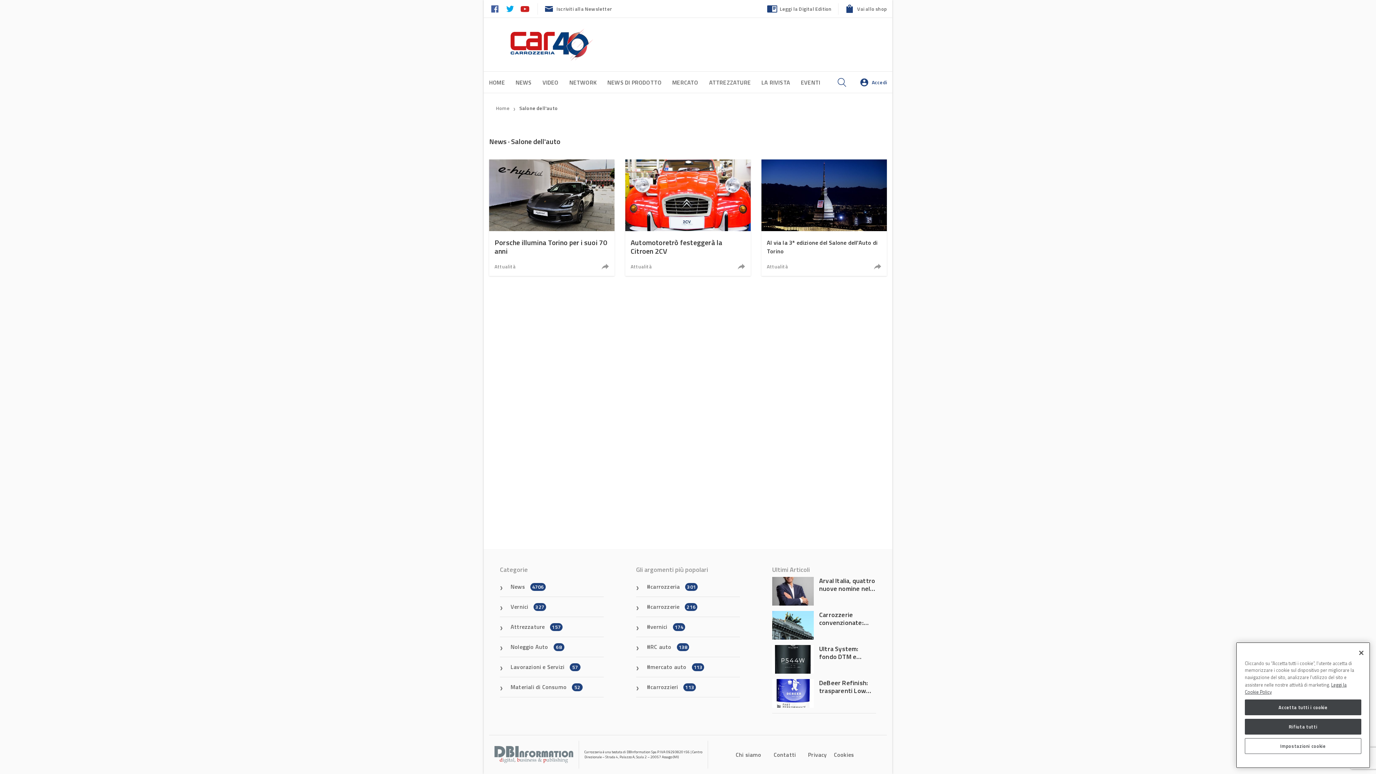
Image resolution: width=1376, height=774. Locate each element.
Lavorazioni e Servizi (544, 667)
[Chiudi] (1361, 653)
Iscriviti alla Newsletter (584, 9)
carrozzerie (673, 606)
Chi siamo (748, 754)
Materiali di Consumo (545, 687)
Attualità (505, 266)
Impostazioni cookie (1302, 746)
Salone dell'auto (538, 108)
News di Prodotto (634, 82)
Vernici (527, 606)
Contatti (785, 754)
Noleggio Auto (536, 646)
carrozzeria (673, 586)
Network (583, 82)
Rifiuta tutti (1303, 726)
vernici (666, 626)
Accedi (879, 82)
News (524, 82)
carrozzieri (672, 687)
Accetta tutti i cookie (1303, 707)
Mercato (685, 82)
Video (551, 82)
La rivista (775, 82)
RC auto (668, 646)
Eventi (810, 82)
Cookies (844, 754)
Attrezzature (730, 82)
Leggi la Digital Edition (806, 9)
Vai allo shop (872, 9)
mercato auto (676, 667)
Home (497, 82)
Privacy (817, 754)
